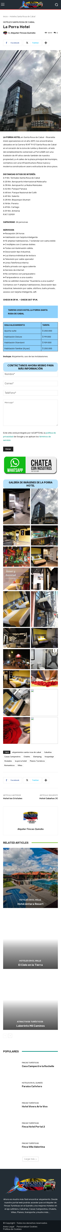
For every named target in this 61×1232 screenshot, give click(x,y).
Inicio (5, 16)
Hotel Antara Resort (30, 903)
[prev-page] (5, 1036)
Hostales (8, 761)
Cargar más (29, 1159)
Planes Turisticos (37, 761)
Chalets (27, 756)
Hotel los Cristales (12, 798)
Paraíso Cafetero (32, 1086)
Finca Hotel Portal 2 (33, 1126)
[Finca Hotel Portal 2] (11, 1125)
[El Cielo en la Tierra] (30, 939)
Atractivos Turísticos (30, 1022)
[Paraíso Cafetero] (11, 1085)
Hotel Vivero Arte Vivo (35, 1106)
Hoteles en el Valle (30, 900)
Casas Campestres (12, 756)
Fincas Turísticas (30, 1063)
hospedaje (49, 756)
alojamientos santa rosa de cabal (26, 752)
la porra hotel (21, 761)
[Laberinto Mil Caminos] (30, 1000)
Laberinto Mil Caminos (30, 1025)
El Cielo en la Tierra (30, 964)
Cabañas (48, 752)
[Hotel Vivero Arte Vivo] (11, 1105)
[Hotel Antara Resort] (30, 878)
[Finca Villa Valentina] (11, 1145)
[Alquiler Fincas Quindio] (5, 33)
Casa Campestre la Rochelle (38, 1066)
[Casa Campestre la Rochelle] (11, 1065)
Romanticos (9, 765)
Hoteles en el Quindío (32, 1083)
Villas (20, 765)
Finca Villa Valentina (33, 1146)
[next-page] (10, 1036)
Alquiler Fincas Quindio (23, 33)
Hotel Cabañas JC (48, 798)
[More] (46, 43)
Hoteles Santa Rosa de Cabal (22, 16)
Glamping (37, 756)
